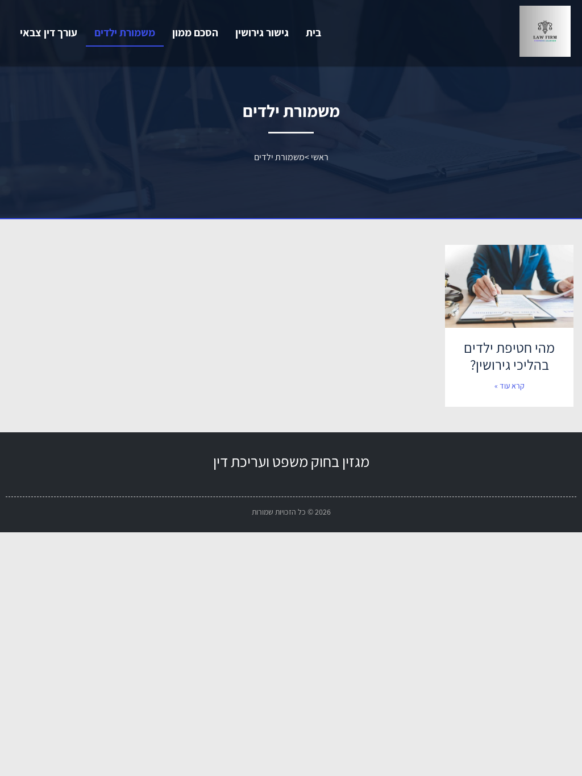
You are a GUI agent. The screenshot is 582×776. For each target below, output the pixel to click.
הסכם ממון (195, 32)
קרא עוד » (509, 386)
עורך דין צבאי (48, 32)
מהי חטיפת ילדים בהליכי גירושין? (509, 356)
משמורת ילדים (124, 32)
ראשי (320, 157)
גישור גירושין (262, 32)
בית (313, 32)
